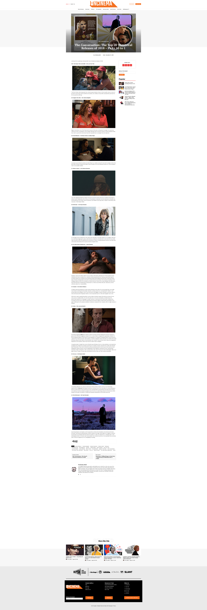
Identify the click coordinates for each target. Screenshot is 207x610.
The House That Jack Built (77, 450)
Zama (114, 450)
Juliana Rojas (93, 447)
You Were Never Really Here (106, 450)
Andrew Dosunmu (93, 446)
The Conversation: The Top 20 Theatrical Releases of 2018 (79, 457)
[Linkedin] (125, 593)
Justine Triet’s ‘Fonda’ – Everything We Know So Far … (130, 83)
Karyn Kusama (99, 447)
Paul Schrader (95, 448)
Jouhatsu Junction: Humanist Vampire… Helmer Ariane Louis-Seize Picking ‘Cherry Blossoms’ (130, 98)
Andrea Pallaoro (78, 446)
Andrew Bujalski (86, 446)
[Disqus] (93, 492)
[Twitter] (80, 474)
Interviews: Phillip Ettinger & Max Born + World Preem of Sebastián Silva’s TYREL (105, 457)
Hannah (87, 447)
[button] (73, 4)
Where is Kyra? (97, 450)
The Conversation (103, 41)
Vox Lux (91, 450)
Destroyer (107, 446)
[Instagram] (78, 474)
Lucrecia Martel (75, 448)
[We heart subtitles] (103, 4)
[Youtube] (125, 591)
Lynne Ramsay (82, 448)
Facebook (128, 584)
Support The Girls (102, 448)
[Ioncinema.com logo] (74, 587)
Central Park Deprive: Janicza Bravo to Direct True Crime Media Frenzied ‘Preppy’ (130, 87)
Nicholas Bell (98, 55)
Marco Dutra (88, 448)
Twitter (127, 586)
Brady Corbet (101, 446)
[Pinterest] (128, 65)
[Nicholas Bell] (74, 469)
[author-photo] (66, 559)
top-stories (86, 450)
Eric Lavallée (70, 559)
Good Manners (82, 447)
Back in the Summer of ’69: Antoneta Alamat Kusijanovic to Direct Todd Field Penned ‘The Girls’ (130, 93)
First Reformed (75, 447)
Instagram (128, 588)
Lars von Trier (106, 447)
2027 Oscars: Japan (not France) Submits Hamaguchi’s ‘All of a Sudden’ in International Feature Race (130, 103)
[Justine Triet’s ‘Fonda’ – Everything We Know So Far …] (121, 83)
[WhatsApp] (131, 65)
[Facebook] (123, 65)
